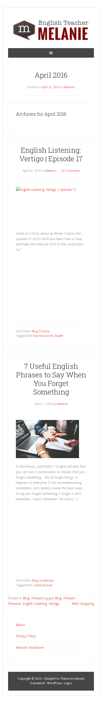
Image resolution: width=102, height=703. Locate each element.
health (59, 336)
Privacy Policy (26, 636)
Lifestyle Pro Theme (56, 678)
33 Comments (70, 170)
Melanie (69, 87)
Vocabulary (46, 580)
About (20, 625)
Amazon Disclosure (29, 647)
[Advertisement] (51, 288)
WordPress (54, 683)
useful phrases (43, 585)
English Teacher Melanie (51, 30)
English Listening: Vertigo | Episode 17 (51, 154)
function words (44, 336)
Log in (68, 683)
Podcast (44, 331)
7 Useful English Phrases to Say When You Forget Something (51, 378)
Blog (35, 331)
